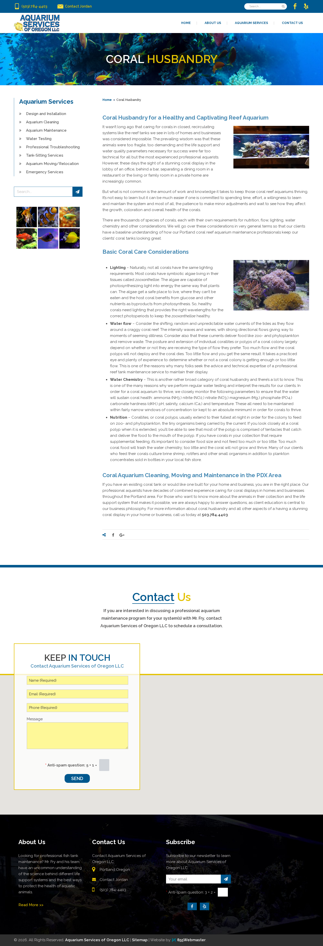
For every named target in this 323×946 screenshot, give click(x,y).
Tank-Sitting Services (44, 155)
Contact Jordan (114, 879)
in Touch (77, 657)
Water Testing (38, 138)
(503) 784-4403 (113, 889)
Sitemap (140, 940)
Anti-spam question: (65, 765)
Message (35, 719)
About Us (31, 842)
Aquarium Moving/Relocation (52, 163)
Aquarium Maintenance (46, 130)
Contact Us (108, 842)
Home (107, 100)
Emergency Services (44, 172)
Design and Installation (46, 113)
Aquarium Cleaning (42, 122)
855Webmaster (191, 940)
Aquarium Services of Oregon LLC (97, 940)
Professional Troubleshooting (53, 147)
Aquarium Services (46, 101)
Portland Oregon (115, 869)
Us (161, 597)
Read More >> (30, 905)
